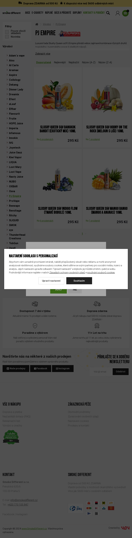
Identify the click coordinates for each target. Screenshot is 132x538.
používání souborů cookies (101, 272)
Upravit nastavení (51, 280)
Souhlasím (79, 280)
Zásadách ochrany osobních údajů (67, 272)
